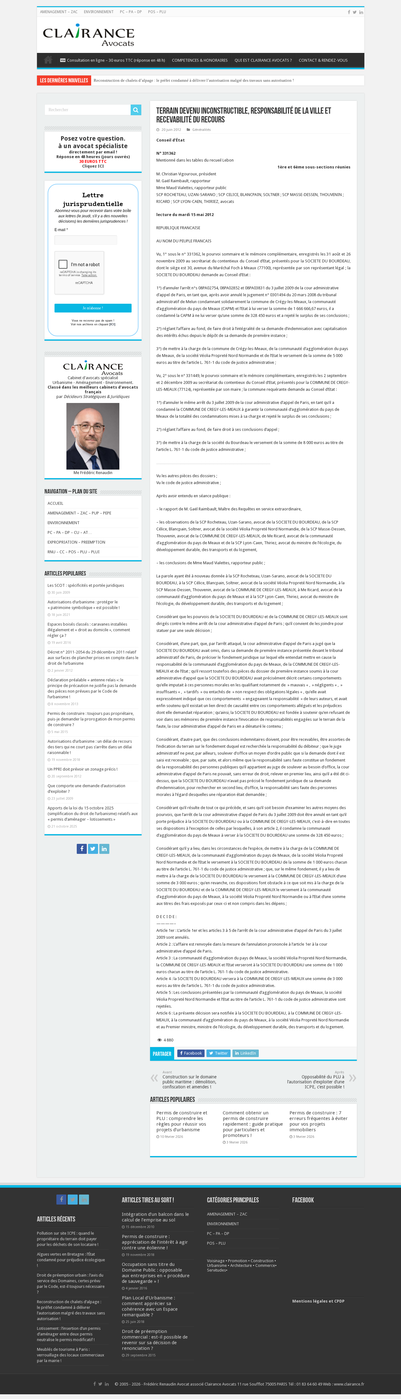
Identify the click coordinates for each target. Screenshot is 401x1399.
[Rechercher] (136, 110)
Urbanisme (217, 1265)
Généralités (201, 130)
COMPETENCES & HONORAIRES (200, 60)
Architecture (241, 1265)
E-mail (61, 230)
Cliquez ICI (93, 166)
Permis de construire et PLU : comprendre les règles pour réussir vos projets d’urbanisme (181, 1121)
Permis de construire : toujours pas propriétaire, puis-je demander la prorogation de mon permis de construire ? (91, 719)
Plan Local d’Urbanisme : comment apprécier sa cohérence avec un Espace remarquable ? (150, 1306)
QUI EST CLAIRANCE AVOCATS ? (263, 60)
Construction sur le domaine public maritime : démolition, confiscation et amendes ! (189, 1079)
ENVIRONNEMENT (99, 12)
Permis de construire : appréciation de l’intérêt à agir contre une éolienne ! (155, 1242)
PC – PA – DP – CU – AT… (70, 532)
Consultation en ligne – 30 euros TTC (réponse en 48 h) (116, 60)
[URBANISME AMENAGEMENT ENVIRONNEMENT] (89, 33)
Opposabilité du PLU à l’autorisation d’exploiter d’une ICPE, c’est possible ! (315, 1079)
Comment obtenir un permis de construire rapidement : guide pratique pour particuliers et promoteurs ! (253, 1124)
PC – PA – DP (131, 12)
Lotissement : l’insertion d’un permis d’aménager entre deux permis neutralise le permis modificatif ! (178, 80)
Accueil (48, 59)
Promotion (237, 1260)
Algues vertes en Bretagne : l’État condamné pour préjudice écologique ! (71, 1260)
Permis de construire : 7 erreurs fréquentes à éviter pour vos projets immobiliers (318, 1121)
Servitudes (216, 1270)
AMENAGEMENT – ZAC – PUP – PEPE (79, 513)
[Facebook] (349, 12)
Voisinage (216, 1260)
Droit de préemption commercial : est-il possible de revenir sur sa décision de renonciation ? (155, 1340)
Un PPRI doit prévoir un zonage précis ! (82, 769)
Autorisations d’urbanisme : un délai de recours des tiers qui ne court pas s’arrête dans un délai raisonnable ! (90, 747)
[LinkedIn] (361, 12)
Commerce (265, 1265)
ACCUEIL (55, 503)
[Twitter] (354, 12)
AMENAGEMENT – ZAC (59, 12)
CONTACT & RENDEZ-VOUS (323, 60)
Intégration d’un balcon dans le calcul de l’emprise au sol (155, 1217)
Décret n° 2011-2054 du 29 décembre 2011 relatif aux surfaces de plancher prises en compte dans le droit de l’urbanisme (93, 658)
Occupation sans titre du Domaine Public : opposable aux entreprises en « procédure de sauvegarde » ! (156, 1273)
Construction (262, 1260)
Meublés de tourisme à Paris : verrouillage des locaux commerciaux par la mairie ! (70, 1355)
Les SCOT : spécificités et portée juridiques (86, 585)
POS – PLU (157, 12)
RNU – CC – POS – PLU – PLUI (74, 552)
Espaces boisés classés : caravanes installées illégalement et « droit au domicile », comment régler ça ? (89, 630)
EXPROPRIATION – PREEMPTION (76, 542)
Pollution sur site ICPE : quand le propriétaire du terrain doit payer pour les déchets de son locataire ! (67, 1239)
